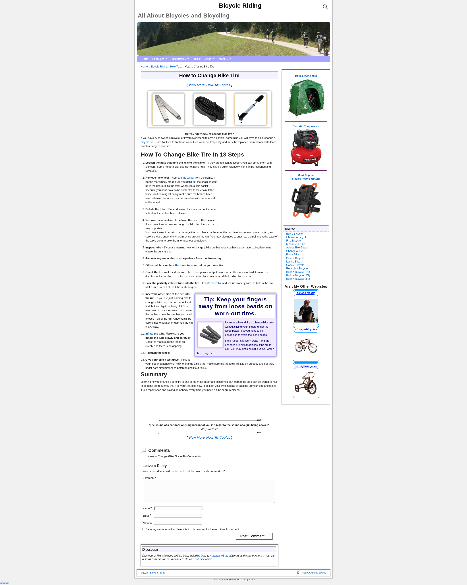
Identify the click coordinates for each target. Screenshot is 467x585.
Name (147, 508)
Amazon (215, 555)
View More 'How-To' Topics (209, 85)
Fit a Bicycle (293, 240)
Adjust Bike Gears (297, 247)
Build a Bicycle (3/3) (298, 278)
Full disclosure (203, 559)
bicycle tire (147, 142)
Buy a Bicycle (294, 233)
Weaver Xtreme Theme (314, 572)
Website (147, 522)
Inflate (149, 333)
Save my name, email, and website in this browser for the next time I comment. (193, 529)
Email (146, 515)
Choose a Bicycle (296, 237)
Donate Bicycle (295, 265)
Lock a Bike (293, 261)
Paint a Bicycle (295, 258)
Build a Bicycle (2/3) (298, 275)
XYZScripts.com (247, 579)
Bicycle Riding (240, 5)
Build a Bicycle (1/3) (298, 271)
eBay (224, 555)
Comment (149, 477)
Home (145, 58)
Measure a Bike (295, 244)
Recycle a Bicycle (297, 268)
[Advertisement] (247, 196)
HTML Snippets (220, 579)
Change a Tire (294, 250)
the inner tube (184, 265)
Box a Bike (292, 254)
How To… (176, 66)
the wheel (188, 177)
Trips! (197, 58)
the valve (216, 283)
